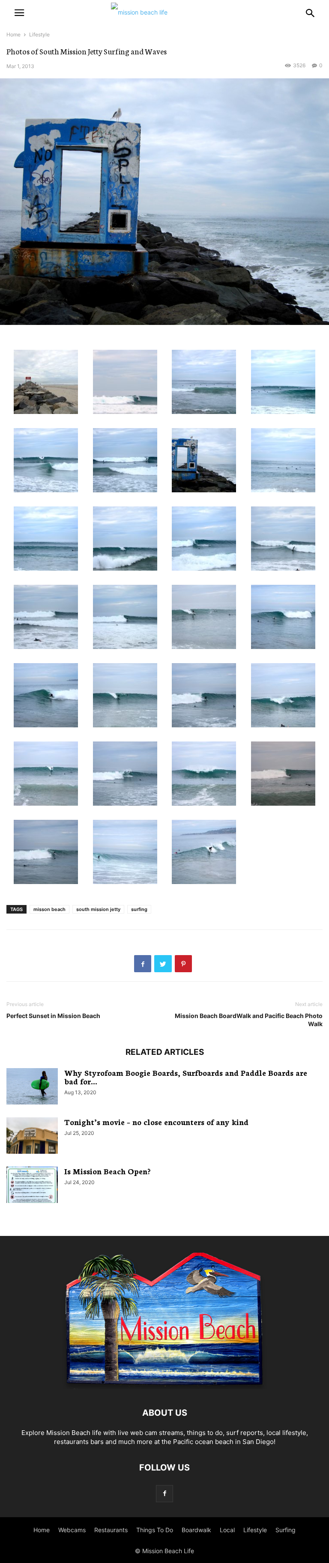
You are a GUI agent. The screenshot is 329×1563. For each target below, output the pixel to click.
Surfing (285, 1529)
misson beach (49, 909)
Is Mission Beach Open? (107, 1170)
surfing (139, 909)
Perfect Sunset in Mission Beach (53, 1015)
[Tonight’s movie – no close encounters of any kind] (32, 1136)
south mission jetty (98, 909)
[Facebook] (164, 1493)
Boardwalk (196, 1529)
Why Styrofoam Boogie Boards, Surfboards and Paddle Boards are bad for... (185, 1077)
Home (13, 34)
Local (227, 1529)
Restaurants (111, 1529)
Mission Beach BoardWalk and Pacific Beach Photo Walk (249, 1019)
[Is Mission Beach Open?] (32, 1186)
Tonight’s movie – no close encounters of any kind (156, 1121)
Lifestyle (39, 34)
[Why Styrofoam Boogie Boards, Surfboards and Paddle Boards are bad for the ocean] (32, 1087)
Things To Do (154, 1529)
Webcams (72, 1529)
